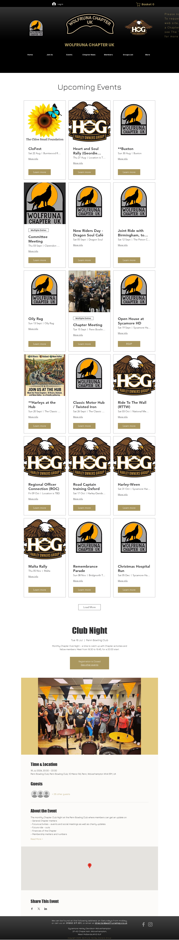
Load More (89, 607)
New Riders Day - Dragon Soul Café (88, 233)
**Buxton (125, 149)
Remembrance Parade (85, 568)
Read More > (37, 839)
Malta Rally (37, 566)
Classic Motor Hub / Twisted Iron (89, 404)
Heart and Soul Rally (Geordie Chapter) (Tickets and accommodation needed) (87, 151)
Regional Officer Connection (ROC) (43, 486)
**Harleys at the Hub (42, 404)
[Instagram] (150, 924)
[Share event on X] (38, 909)
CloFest (34, 149)
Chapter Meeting (87, 325)
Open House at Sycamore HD (131, 321)
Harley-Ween (129, 484)
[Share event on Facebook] (32, 909)
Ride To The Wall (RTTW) (132, 404)
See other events (89, 665)
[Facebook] (143, 924)
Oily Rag (35, 319)
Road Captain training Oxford (86, 486)
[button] (145, 4)
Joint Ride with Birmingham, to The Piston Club (131, 233)
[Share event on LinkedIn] (45, 909)
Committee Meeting (38, 239)
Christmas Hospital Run (134, 568)
